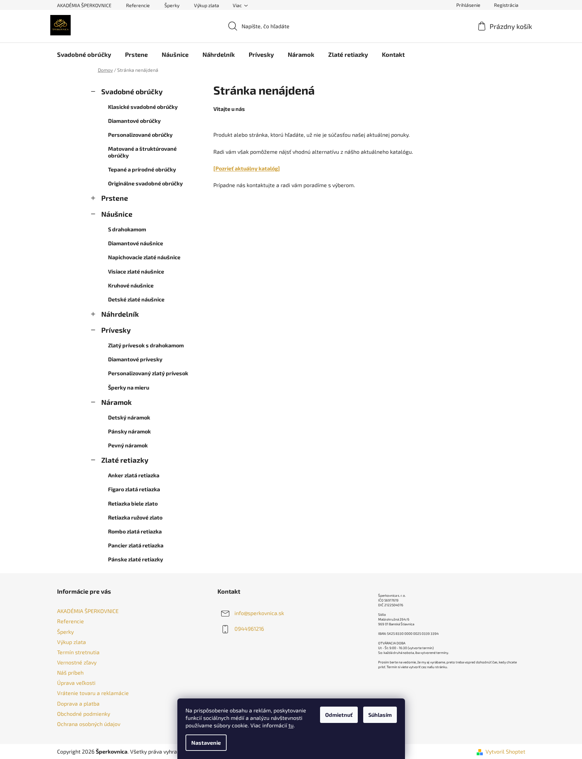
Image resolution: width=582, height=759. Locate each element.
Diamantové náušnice (135, 243)
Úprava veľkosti (76, 682)
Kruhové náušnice (131, 285)
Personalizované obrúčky (140, 134)
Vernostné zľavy (76, 662)
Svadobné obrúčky (132, 91)
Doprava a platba (78, 703)
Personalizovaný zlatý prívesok (148, 373)
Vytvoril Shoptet (505, 751)
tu (291, 725)
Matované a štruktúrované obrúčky (142, 151)
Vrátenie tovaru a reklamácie (93, 693)
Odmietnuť (339, 714)
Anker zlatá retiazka (133, 475)
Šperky (171, 5)
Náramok (116, 402)
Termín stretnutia (78, 652)
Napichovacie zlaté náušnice (144, 257)
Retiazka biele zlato (133, 503)
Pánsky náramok (129, 431)
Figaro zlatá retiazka (134, 489)
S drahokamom (127, 229)
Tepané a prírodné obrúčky (142, 169)
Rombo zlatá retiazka (135, 531)
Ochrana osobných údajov (88, 724)
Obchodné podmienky (83, 713)
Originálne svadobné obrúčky (145, 183)
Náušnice (117, 214)
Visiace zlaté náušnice (136, 271)
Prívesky (116, 330)
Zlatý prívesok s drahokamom (146, 345)
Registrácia (506, 5)
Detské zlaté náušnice (136, 299)
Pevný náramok (128, 445)
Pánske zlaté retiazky (135, 559)
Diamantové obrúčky (134, 120)
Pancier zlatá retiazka (135, 545)
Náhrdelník (120, 314)
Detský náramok (129, 417)
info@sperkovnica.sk (259, 613)
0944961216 (249, 628)
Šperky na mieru (128, 387)
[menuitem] (84, 54)
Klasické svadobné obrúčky (143, 106)
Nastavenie (206, 742)
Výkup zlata (206, 5)
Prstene (114, 198)
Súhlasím (380, 714)
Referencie (138, 5)
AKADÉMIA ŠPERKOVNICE (84, 5)
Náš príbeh (70, 672)
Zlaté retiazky (124, 460)
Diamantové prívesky (135, 359)
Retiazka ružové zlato (135, 517)
